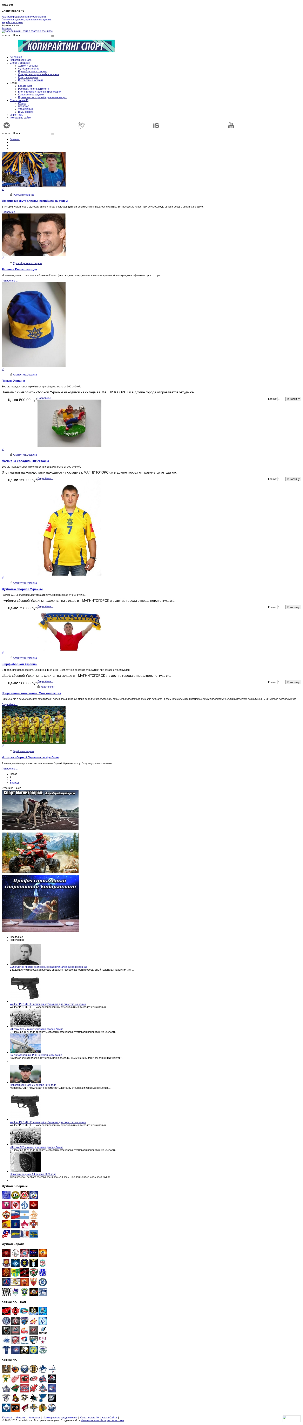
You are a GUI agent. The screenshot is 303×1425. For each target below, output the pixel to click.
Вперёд (14, 782)
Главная (15, 139)
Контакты (34, 1417)
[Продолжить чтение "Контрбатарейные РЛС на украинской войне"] (25, 1052)
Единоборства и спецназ (27, 263)
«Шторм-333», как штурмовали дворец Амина (36, 1029)
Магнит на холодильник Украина (25, 460)
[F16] (24, 1198)
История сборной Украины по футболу (30, 757)
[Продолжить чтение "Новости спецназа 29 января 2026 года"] (25, 1082)
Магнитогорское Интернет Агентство (102, 1420)
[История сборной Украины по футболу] (3, 746)
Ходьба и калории (12, 22)
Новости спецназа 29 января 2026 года (33, 1085)
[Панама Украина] (3, 369)
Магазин (21, 1417)
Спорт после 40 (89, 1417)
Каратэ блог (47, 686)
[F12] (15, 1198)
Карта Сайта (109, 1417)
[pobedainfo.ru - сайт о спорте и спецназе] (27, 31)
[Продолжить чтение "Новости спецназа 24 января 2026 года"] (25, 1171)
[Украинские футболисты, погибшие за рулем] (3, 189)
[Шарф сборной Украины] (3, 652)
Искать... (7, 35)
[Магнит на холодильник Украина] (3, 449)
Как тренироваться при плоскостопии (24, 16)
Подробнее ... (10, 212)
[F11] (33, 1198)
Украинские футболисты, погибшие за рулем (35, 200)
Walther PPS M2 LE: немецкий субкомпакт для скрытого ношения (48, 1004)
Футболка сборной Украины (22, 589)
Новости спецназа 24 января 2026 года (33, 1174)
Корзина (7, 28)
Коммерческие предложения (60, 1417)
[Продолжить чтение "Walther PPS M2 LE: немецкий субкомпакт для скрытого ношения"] (25, 1001)
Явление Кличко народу (19, 269)
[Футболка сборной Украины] (3, 577)
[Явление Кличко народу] (3, 258)
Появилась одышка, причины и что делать (26, 19)
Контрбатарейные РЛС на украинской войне (36, 1055)
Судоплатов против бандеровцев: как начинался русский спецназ (48, 966)
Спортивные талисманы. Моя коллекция (31, 693)
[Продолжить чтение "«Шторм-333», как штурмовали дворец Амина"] (25, 1026)
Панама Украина (13, 380)
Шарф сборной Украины (19, 664)
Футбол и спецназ (23, 194)
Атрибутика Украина (25, 374)
